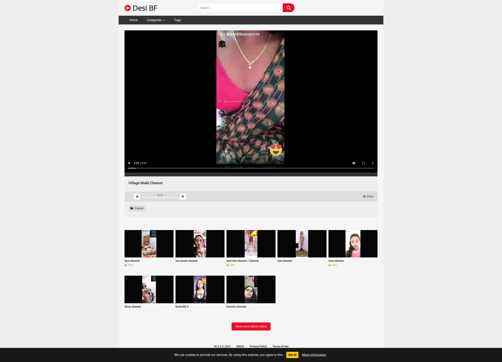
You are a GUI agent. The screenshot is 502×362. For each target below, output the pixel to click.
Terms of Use (280, 346)
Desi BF (144, 8)
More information (314, 355)
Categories (154, 20)
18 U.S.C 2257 (222, 346)
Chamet (138, 208)
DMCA (240, 346)
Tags (177, 20)
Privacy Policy (258, 346)
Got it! (292, 355)
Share (370, 196)
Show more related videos (251, 326)
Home (133, 20)
